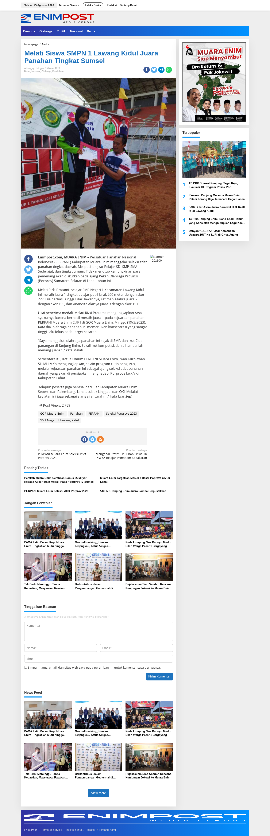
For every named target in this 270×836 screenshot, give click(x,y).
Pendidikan (57, 71)
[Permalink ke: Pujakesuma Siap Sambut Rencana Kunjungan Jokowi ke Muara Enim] (149, 567)
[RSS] (100, 439)
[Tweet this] (154, 70)
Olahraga (46, 71)
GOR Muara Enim (52, 413)
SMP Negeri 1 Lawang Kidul (59, 420)
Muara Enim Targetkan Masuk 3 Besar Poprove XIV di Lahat (135, 479)
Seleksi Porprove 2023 (121, 413)
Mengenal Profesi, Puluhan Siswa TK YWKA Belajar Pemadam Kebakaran (121, 454)
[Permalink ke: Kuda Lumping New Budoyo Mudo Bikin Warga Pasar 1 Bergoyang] (149, 525)
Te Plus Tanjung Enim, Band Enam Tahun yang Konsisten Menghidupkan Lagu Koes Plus (216, 221)
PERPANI (94, 413)
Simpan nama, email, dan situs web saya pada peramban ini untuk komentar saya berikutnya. (94, 667)
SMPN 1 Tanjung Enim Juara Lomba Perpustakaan (133, 491)
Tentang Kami (107, 829)
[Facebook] (84, 439)
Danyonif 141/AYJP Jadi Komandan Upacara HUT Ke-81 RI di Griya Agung (213, 232)
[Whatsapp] (169, 70)
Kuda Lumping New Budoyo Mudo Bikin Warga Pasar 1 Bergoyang (148, 544)
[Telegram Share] (161, 70)
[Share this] (146, 70)
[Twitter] (92, 439)
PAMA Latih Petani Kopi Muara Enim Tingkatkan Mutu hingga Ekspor (44, 544)
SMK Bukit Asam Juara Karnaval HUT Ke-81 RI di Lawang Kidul (217, 209)
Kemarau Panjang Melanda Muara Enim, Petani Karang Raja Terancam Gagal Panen (217, 197)
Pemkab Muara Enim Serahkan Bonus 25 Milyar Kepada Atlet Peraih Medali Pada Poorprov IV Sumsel (59, 479)
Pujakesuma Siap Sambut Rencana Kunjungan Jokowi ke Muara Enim (148, 586)
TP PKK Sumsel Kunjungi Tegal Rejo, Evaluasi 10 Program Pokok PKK (213, 185)
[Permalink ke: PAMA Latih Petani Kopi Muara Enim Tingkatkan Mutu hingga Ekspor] (48, 525)
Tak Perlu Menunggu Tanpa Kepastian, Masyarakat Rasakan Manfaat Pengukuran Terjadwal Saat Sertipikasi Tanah (47, 586)
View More (98, 793)
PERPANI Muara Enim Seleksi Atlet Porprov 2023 (62, 454)
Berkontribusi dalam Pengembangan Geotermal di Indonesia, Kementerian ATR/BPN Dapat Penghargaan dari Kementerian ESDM (97, 586)
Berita (27, 71)
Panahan (76, 413)
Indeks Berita (74, 829)
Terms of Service (51, 829)
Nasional (35, 71)
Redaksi (90, 829)
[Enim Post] (57, 18)
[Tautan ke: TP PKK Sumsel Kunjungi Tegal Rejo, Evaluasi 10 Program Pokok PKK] (214, 159)
